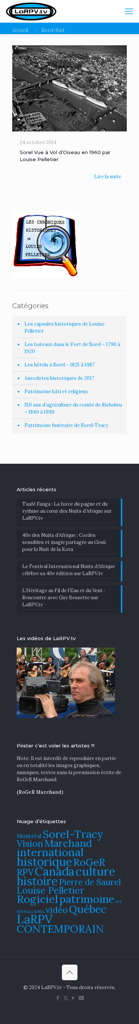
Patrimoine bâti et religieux (56, 391)
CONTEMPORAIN (60, 929)
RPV (25, 872)
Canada (55, 871)
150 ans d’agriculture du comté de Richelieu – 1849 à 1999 (73, 408)
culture (95, 871)
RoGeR (89, 862)
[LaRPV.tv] (31, 11)
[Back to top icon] (69, 972)
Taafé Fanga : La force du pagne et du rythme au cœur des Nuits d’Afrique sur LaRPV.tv (67, 511)
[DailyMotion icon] (81, 997)
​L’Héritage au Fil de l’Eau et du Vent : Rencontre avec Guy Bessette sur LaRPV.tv (63, 597)
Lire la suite (107, 176)
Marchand (68, 843)
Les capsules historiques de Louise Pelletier (64, 327)
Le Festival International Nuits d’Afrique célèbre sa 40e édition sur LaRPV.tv (68, 570)
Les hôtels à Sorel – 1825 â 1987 (59, 365)
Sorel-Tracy (73, 834)
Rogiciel (37, 899)
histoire (37, 881)
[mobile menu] (129, 11)
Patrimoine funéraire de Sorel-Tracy (66, 425)
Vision (30, 843)
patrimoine (86, 899)
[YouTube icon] (73, 997)
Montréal (29, 835)
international (50, 852)
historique (44, 861)
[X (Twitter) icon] (66, 997)
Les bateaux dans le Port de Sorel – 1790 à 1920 (72, 348)
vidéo (57, 909)
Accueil (20, 30)
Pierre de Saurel (90, 882)
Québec (87, 909)
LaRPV (35, 919)
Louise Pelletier (50, 890)
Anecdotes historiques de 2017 (59, 378)
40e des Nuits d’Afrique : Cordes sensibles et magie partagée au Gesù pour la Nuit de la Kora (64, 542)
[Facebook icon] (58, 997)
